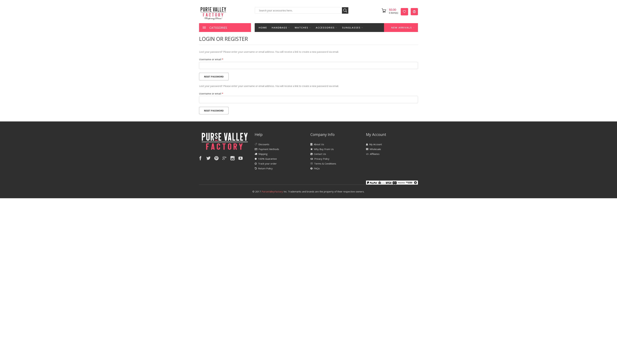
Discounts (263, 144)
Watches (301, 27)
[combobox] (301, 10)
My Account (375, 144)
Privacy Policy (321, 158)
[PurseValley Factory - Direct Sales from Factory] (213, 13)
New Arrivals (401, 27)
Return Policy (265, 168)
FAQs (317, 168)
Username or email (216, 59)
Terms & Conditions (325, 163)
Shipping (263, 154)
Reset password (214, 76)
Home (263, 27)
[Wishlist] (404, 11)
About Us (319, 144)
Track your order (267, 163)
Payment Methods (269, 149)
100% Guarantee (267, 158)
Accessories (325, 27)
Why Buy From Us (324, 149)
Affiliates (375, 154)
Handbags (279, 27)
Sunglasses (351, 27)
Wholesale (375, 149)
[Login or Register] (414, 11)
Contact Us (320, 154)
